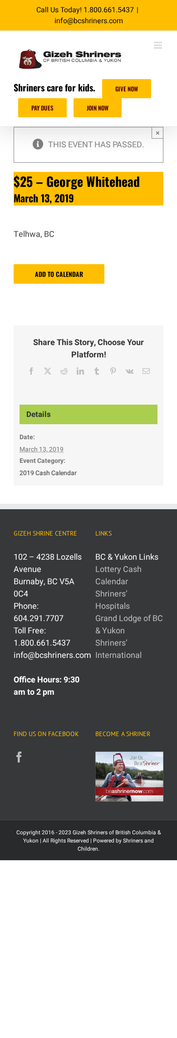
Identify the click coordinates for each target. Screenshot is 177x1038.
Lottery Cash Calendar (118, 575)
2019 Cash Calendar (48, 473)
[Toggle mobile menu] (158, 45)
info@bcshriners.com (88, 20)
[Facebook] (19, 757)
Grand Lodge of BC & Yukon (129, 624)
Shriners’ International (118, 649)
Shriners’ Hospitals (112, 600)
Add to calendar (59, 274)
